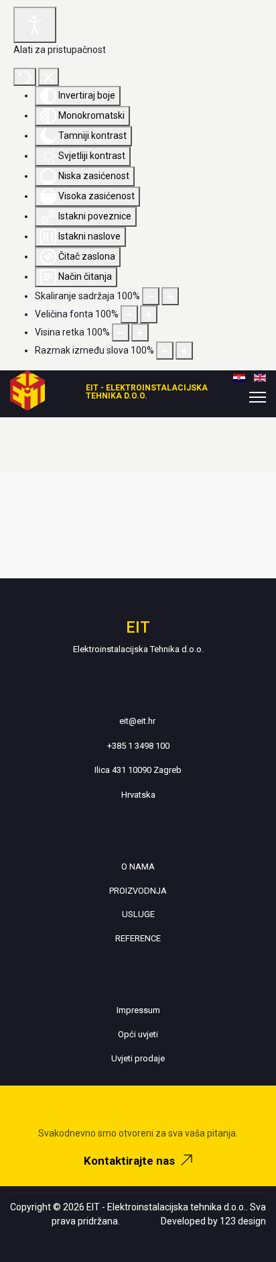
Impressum (138, 1010)
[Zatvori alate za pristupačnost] (48, 77)
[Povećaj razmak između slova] (184, 350)
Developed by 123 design (213, 1221)
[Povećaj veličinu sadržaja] (170, 296)
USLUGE (138, 914)
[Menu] (257, 397)
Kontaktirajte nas (131, 1160)
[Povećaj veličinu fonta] (148, 314)
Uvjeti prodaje (138, 1058)
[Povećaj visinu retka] (140, 332)
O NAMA (138, 866)
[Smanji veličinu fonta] (129, 314)
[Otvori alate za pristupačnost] (34, 25)
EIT (138, 627)
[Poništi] (24, 77)
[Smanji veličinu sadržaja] (150, 296)
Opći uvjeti (138, 1034)
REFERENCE (138, 938)
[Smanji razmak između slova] (165, 350)
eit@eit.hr (137, 721)
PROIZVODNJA (138, 891)
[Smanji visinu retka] (120, 332)
